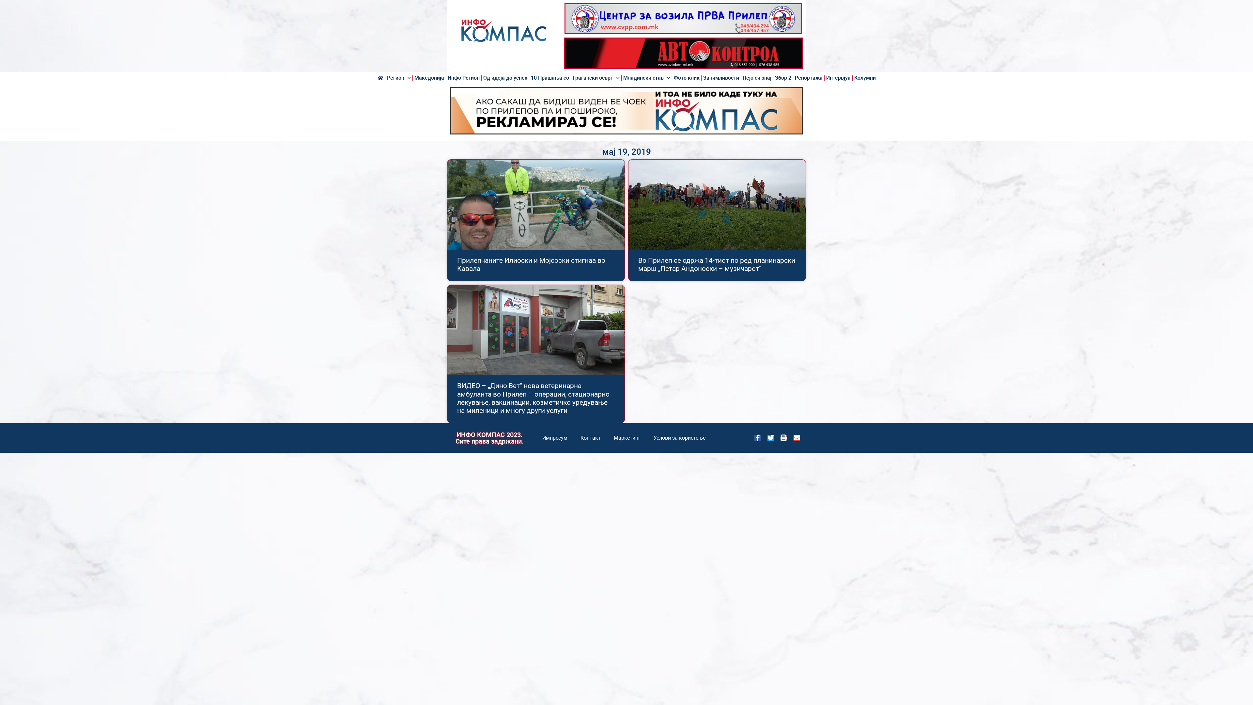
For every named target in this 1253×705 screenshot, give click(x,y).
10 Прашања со (550, 78)
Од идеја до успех (505, 78)
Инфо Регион (464, 78)
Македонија (429, 78)
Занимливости (721, 78)
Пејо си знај (757, 78)
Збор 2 (783, 78)
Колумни (865, 78)
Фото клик (687, 78)
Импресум (554, 438)
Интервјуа (838, 78)
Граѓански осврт (593, 78)
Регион (395, 78)
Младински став (643, 78)
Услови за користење (679, 438)
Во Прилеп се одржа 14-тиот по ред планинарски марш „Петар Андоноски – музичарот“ (716, 265)
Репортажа (809, 78)
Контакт (590, 438)
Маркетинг (627, 438)
